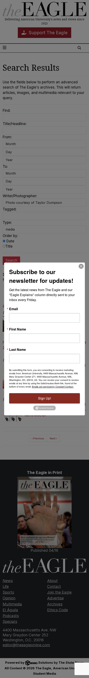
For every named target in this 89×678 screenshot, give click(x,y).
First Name (17, 329)
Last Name (17, 349)
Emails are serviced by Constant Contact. (53, 386)
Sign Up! (44, 398)
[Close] (81, 266)
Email (13, 309)
